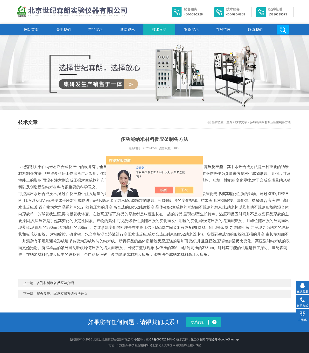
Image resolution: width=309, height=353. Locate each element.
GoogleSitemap (228, 339)
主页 (229, 122)
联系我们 (255, 29)
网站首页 (31, 29)
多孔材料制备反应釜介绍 (55, 283)
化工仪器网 (198, 339)
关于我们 (63, 29)
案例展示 (191, 29)
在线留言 (223, 29)
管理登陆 (212, 339)
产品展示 (95, 29)
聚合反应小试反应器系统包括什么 (62, 294)
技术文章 (159, 29)
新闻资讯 (127, 29)
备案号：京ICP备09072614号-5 (155, 339)
